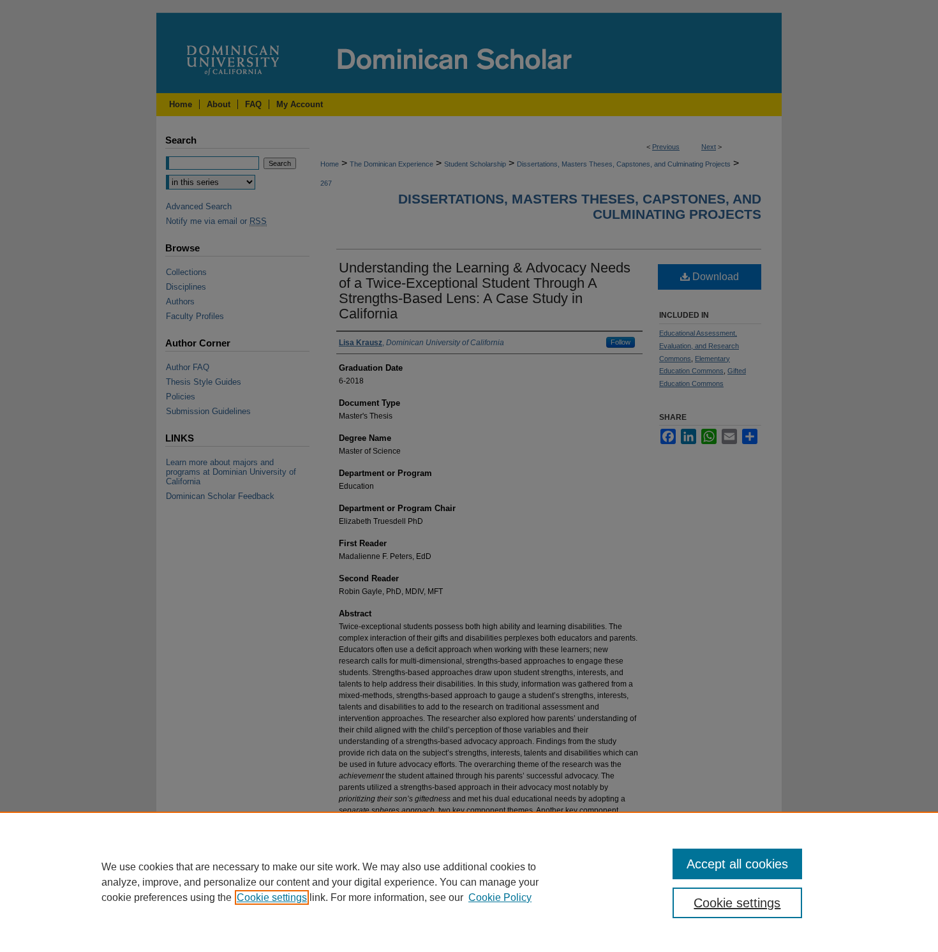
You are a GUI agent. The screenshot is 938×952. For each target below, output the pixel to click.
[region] (469, 882)
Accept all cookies (737, 864)
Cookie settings (272, 897)
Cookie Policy (500, 897)
